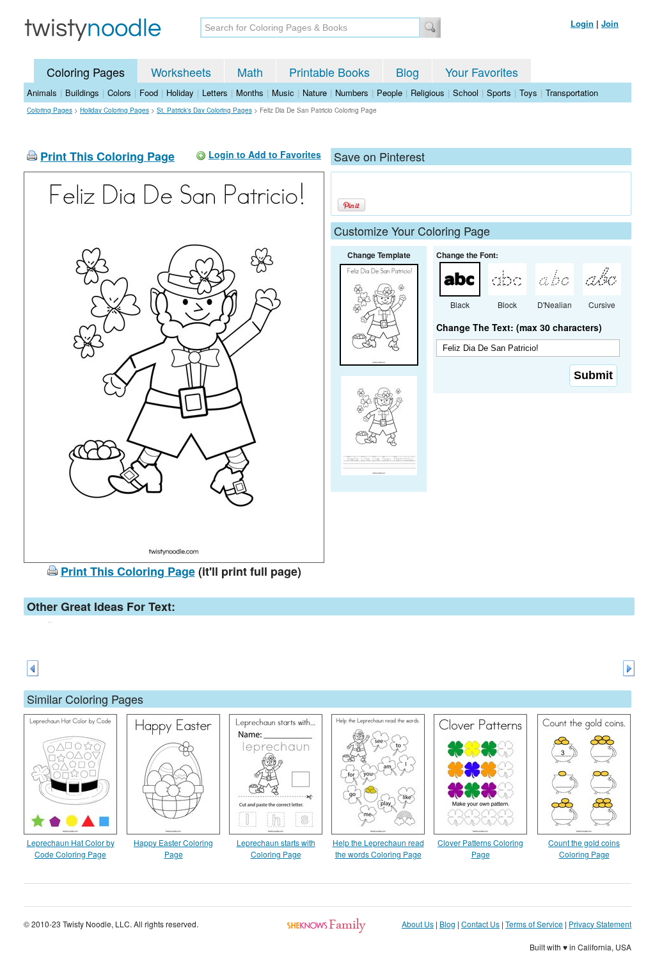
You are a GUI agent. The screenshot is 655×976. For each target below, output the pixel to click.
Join (610, 23)
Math (250, 71)
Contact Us (480, 923)
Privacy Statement (600, 923)
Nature (315, 92)
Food (148, 92)
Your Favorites (481, 71)
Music (283, 92)
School (465, 92)
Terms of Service (534, 923)
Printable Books (329, 71)
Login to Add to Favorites (265, 154)
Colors (119, 92)
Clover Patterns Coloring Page (480, 848)
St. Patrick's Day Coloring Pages (204, 110)
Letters (215, 92)
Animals (42, 92)
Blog (407, 71)
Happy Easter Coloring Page (173, 848)
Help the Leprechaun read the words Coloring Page (378, 848)
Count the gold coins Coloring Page (584, 848)
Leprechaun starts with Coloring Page (276, 848)
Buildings (82, 92)
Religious (428, 92)
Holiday (180, 92)
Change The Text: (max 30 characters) (519, 327)
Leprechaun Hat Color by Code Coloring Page (70, 848)
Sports (499, 92)
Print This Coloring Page (107, 156)
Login (582, 23)
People (389, 92)
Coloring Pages (86, 71)
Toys (528, 92)
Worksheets (181, 71)
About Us (418, 923)
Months (250, 92)
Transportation (572, 92)
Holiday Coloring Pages (114, 110)
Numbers (351, 92)
